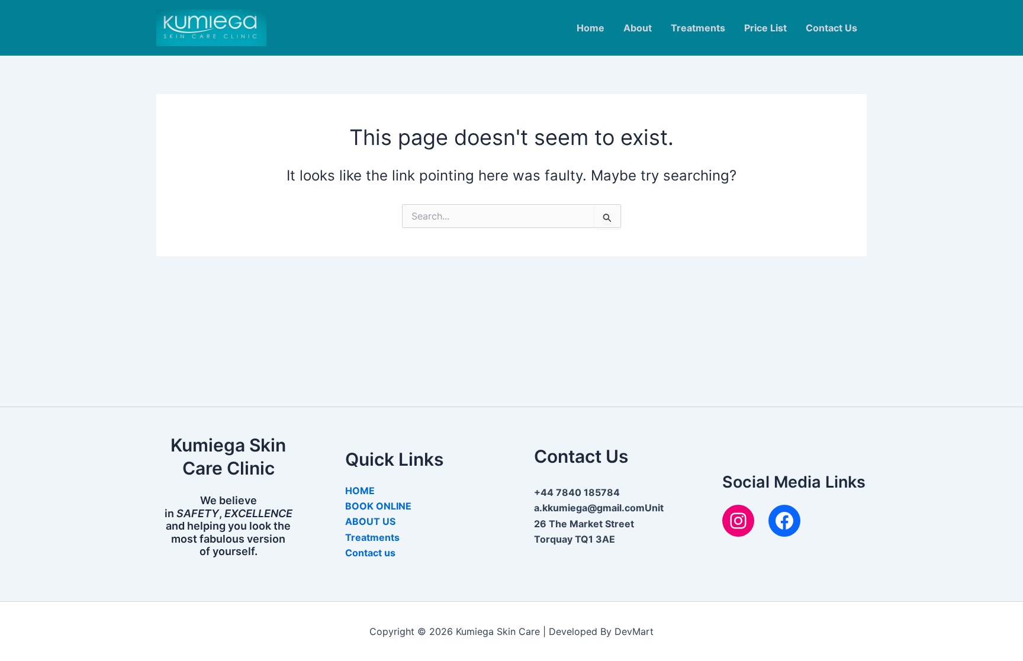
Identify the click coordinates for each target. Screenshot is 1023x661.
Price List (765, 28)
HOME (360, 490)
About (637, 28)
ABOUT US (370, 521)
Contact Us (831, 28)
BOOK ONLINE (378, 506)
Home (590, 28)
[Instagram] (738, 521)
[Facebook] (784, 521)
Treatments (698, 28)
